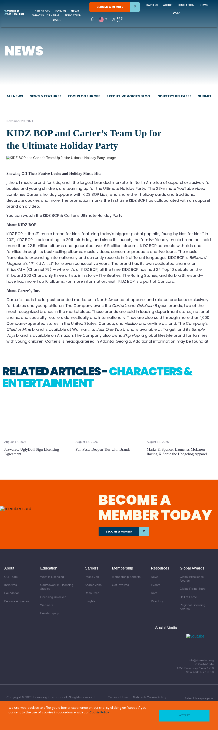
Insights (90, 601)
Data (56, 20)
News (75, 11)
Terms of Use (118, 697)
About (168, 5)
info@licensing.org (201, 660)
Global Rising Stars (192, 588)
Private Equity (49, 613)
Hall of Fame (188, 597)
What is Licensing (46, 15)
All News (14, 96)
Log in (120, 19)
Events (60, 11)
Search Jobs (93, 585)
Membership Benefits (126, 576)
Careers (152, 5)
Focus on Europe (84, 96)
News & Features (46, 96)
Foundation (12, 593)
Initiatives (10, 585)
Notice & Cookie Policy (149, 697)
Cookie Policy (99, 712)
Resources (92, 593)
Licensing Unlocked (53, 597)
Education (73, 15)
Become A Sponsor (17, 601)
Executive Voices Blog (128, 96)
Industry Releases (174, 96)
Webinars (46, 605)
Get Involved (120, 585)
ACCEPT (184, 715)
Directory (42, 11)
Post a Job (92, 576)
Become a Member (109, 7)
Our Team (11, 576)
